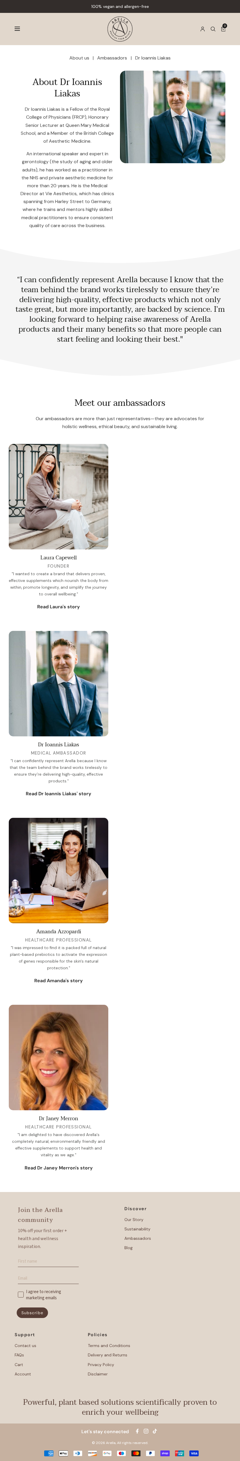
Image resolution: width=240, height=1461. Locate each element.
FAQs (19, 1355)
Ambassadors (112, 58)
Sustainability (137, 1229)
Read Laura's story (58, 607)
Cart (19, 1364)
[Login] (202, 29)
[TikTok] (154, 1431)
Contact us (25, 1345)
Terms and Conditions (109, 1345)
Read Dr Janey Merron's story (59, 1168)
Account (23, 1374)
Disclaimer (98, 1374)
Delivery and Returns (107, 1355)
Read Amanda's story (58, 981)
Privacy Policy (101, 1364)
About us (79, 58)
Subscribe (32, 1312)
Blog (128, 1247)
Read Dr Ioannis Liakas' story (58, 794)
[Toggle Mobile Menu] (21, 29)
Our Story (133, 1219)
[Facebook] (137, 1431)
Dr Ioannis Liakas (153, 58)
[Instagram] (146, 1431)
